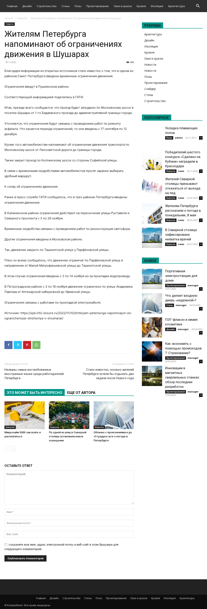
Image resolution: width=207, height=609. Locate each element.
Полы (78, 6)
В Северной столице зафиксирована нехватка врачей (181, 234)
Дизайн (27, 6)
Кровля (141, 6)
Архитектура (176, 6)
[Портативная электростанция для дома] (152, 279)
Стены (65, 6)
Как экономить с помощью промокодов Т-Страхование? (183, 348)
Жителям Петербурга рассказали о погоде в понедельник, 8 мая (183, 210)
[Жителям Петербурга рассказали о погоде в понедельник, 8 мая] (152, 214)
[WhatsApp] (36, 345)
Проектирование (97, 6)
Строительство (47, 6)
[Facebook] (8, 345)
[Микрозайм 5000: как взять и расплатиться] (24, 415)
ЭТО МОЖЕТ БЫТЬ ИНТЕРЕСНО (34, 392)
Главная (12, 6)
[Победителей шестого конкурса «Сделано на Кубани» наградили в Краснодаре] (152, 160)
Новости (22, 18)
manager (193, 285)
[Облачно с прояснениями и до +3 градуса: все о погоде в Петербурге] (114, 415)
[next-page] (13, 448)
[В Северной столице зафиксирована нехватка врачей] (152, 238)
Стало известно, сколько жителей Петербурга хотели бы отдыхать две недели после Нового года (108, 374)
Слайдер (150, 89)
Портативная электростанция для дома (181, 275)
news (181, 170)
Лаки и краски (123, 6)
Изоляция (157, 6)
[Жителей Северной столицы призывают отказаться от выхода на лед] (152, 187)
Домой (8, 18)
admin (179, 137)
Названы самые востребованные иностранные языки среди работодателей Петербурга (34, 374)
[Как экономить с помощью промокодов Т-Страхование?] (152, 351)
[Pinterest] (27, 345)
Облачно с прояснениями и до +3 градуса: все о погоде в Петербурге (113, 436)
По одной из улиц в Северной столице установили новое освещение (67, 436)
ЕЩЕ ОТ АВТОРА (81, 392)
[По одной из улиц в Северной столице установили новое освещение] (69, 415)
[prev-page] (7, 448)
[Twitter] (18, 345)
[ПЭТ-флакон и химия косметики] (152, 327)
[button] (198, 6)
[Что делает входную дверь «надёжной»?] (152, 303)
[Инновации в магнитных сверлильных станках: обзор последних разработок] (152, 376)
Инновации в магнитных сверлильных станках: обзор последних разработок (182, 377)
